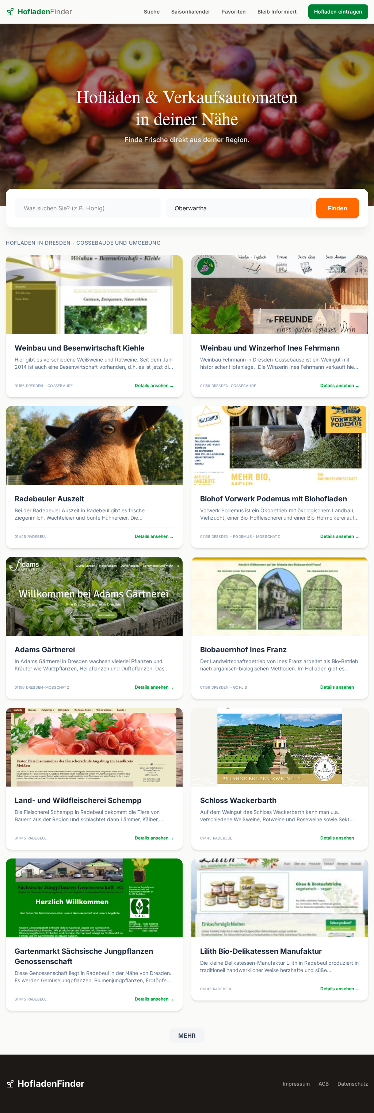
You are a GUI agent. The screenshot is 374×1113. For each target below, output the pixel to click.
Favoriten (234, 11)
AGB (323, 1084)
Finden (337, 208)
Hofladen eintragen (338, 11)
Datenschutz (352, 1084)
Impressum (296, 1084)
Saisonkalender (190, 11)
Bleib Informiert (277, 11)
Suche (152, 11)
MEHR (187, 1035)
